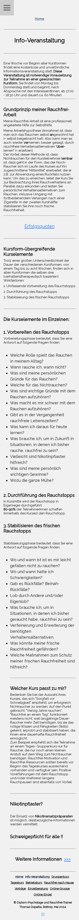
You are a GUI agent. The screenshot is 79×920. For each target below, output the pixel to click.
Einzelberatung (38, 888)
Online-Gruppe (60, 888)
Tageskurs (17, 882)
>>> (67, 859)
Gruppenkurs (60, 876)
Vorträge (20, 888)
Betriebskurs (34, 882)
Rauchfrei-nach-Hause (59, 882)
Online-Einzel (43, 894)
